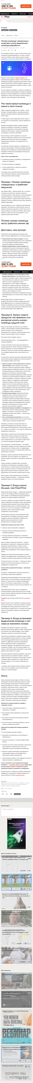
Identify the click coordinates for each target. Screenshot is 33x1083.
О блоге (16, 35)
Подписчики (9, 35)
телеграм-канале (20, 775)
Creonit (4, 28)
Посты (2, 35)
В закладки (17, 794)
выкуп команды (8, 788)
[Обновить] (11, 804)
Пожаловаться (13, 30)
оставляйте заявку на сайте (16, 765)
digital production (20, 78)
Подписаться (5, 30)
